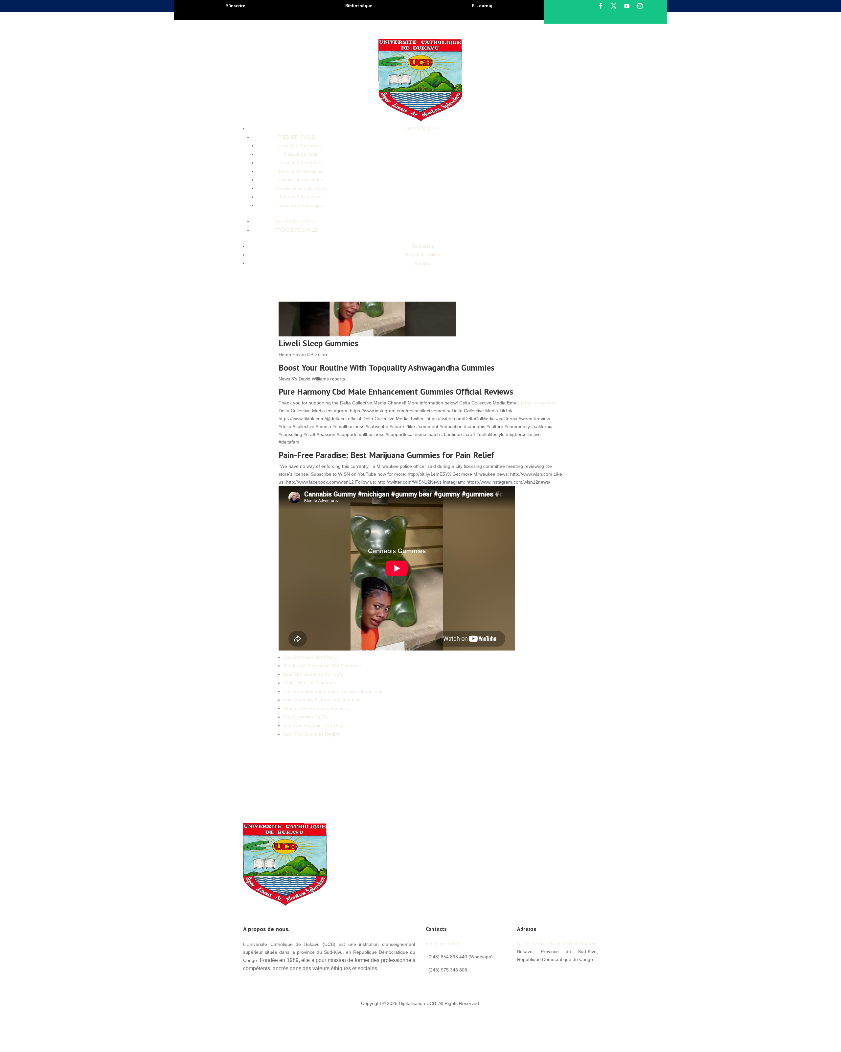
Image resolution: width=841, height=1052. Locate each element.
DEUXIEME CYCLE (296, 221)
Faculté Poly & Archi (300, 196)
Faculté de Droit (300, 154)
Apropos (423, 263)
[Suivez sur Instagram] (640, 6)
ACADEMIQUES (423, 128)
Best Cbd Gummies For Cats (313, 674)
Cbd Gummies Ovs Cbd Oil (311, 657)
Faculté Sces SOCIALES (300, 188)
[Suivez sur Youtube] (627, 6)
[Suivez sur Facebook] (600, 6)
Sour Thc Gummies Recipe (311, 734)
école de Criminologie (300, 205)
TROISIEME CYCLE (296, 230)
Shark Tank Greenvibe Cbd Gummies (322, 665)
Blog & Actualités (423, 254)
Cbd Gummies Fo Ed (305, 717)
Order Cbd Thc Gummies (309, 682)
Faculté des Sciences (301, 179)
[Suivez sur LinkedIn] (562, 974)
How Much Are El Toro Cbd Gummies (321, 699)
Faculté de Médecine (301, 171)
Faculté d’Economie (300, 162)
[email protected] (538, 402)
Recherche (423, 246)
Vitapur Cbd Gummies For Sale (315, 708)
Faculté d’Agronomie (300, 145)
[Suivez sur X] (613, 6)
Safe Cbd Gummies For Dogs (314, 725)
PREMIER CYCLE (296, 137)
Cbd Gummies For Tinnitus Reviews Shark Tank (332, 691)
